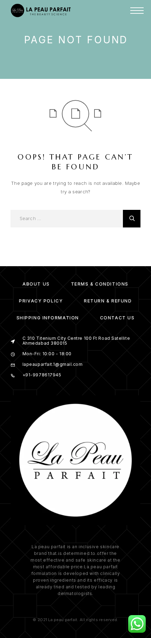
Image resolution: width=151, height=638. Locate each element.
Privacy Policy (41, 301)
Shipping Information (48, 317)
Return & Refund (108, 301)
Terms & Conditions (100, 284)
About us (36, 284)
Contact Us (117, 317)
